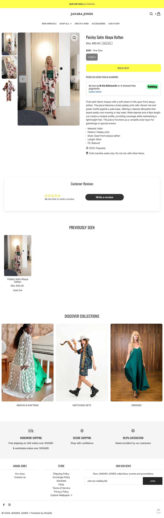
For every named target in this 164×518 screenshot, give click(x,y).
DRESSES (136, 405)
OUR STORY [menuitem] (114, 23)
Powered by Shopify (41, 513)
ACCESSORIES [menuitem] (98, 23)
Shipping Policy (61, 473)
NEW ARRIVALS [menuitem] (49, 23)
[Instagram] (9, 505)
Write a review (104, 197)
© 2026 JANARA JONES (15, 513)
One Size (92, 57)
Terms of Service (61, 488)
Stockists (61, 480)
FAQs (61, 484)
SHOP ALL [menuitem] (64, 23)
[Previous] (22, 79)
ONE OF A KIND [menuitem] (82, 23)
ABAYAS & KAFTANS (27, 405)
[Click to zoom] (74, 37)
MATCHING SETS (82, 405)
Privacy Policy (61, 491)
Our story (20, 473)
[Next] (74, 79)
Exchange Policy (61, 477)
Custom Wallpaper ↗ (61, 495)
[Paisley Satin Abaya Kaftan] (17, 255)
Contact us (20, 477)
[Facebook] (3, 505)
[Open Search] (151, 13)
